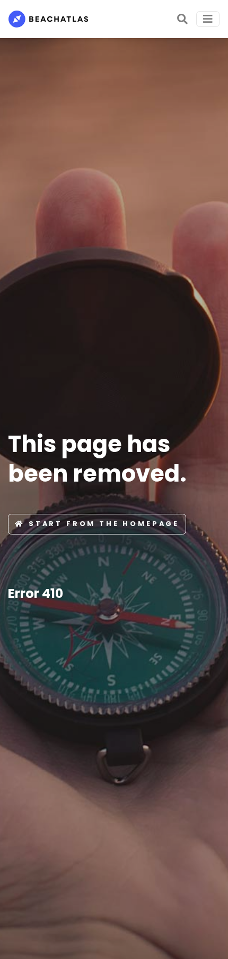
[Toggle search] (182, 19)
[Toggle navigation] (208, 19)
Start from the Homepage (104, 523)
